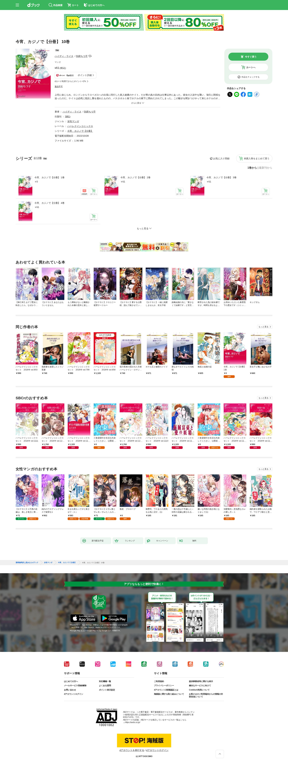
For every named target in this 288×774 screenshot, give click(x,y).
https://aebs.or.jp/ (132, 722)
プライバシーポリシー (164, 685)
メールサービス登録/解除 (75, 685)
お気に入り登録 (221, 158)
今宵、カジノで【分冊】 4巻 (49, 203)
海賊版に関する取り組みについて (169, 694)
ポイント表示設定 (107, 690)
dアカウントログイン (73, 694)
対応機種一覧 (105, 681)
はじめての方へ (71, 681)
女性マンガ (73, 121)
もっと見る (263, 327)
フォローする (90, 56)
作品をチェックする (251, 77)
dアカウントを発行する (132, 750)
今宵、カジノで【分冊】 (80, 131)
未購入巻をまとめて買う (257, 158)
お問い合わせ (70, 690)
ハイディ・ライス (64, 56)
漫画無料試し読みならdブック (27, 562)
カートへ (251, 67)
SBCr (67, 116)
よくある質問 (105, 685)
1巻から (252, 167)
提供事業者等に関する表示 (201, 681)
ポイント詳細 (85, 75)
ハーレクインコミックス (80, 126)
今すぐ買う (251, 56)
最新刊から (265, 167)
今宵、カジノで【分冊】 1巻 (49, 177)
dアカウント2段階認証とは (166, 690)
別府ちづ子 (82, 56)
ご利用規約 (159, 681)
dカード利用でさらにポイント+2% (70, 81)
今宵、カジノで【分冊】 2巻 (135, 177)
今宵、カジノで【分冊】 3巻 (221, 177)
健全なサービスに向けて (200, 685)
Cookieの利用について (199, 690)
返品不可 (59, 86)
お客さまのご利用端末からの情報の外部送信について (206, 695)
